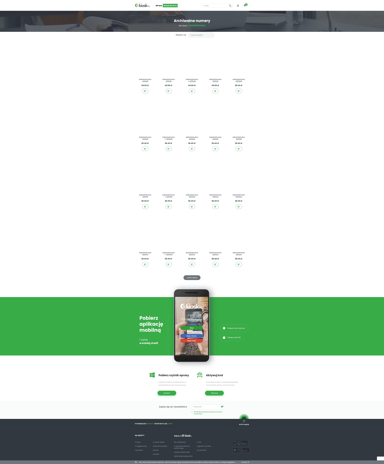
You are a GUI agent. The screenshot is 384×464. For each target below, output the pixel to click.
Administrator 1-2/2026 (192, 80)
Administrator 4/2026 (145, 80)
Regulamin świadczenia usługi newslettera (208, 413)
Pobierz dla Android (236, 328)
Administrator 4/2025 (239, 138)
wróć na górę (244, 424)
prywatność (201, 450)
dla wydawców (180, 442)
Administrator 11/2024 (215, 196)
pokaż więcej (192, 277)
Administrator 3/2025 (145, 196)
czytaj (170, 71)
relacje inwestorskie (182, 452)
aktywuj (214, 393)
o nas (199, 442)
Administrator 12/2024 (192, 196)
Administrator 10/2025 (239, 80)
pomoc (156, 450)
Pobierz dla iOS (234, 337)
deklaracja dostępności (183, 456)
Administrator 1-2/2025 (168, 196)
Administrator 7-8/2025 (168, 138)
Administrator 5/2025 (215, 138)
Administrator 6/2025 (192, 138)
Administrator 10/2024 (239, 196)
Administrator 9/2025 (145, 138)
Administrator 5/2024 (215, 254)
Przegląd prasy (141, 446)
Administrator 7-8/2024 (168, 254)
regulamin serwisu (204, 446)
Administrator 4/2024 (239, 254)
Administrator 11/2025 (215, 80)
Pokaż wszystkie (197, 35)
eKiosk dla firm (170, 5)
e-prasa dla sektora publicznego (182, 447)
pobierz (167, 393)
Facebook (139, 450)
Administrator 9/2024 (145, 254)
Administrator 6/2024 (192, 254)
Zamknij (244, 462)
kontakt (156, 454)
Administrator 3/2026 (168, 80)
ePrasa (159, 5)
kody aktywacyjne (160, 446)
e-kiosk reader (159, 442)
